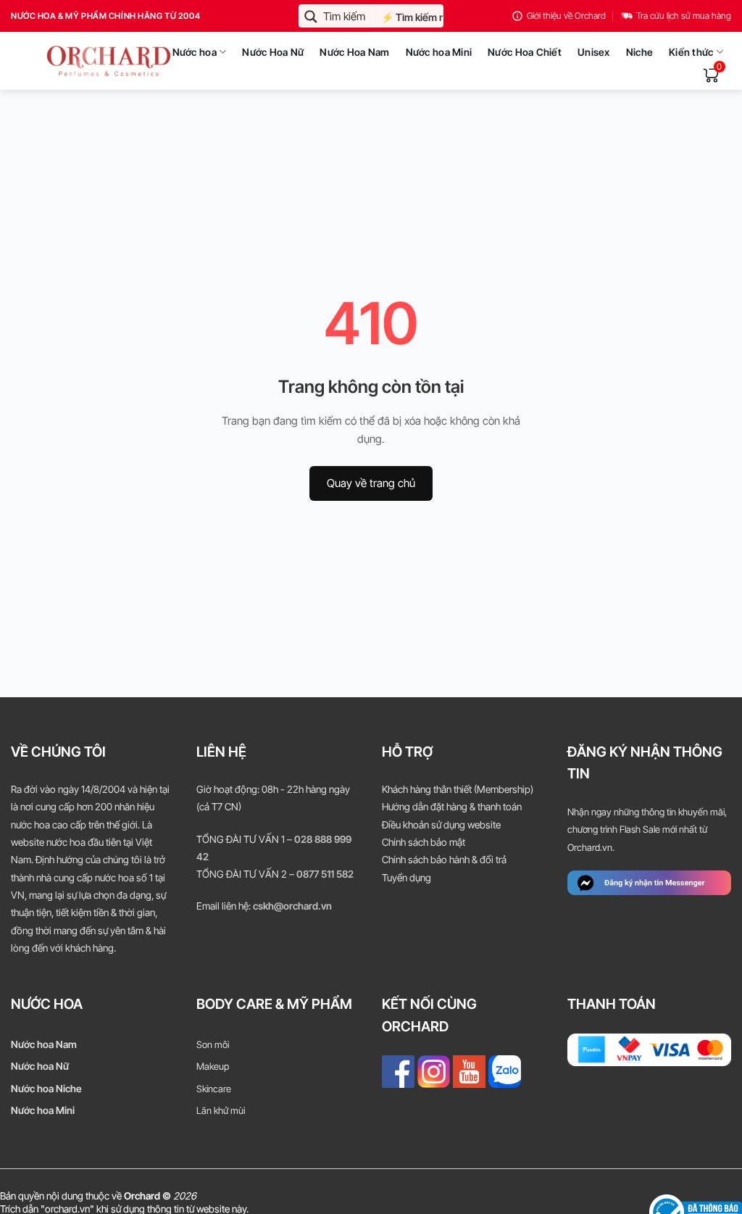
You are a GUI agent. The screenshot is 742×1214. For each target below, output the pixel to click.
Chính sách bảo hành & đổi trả (444, 859)
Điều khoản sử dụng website (441, 825)
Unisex (594, 52)
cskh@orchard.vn (292, 906)
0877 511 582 (325, 874)
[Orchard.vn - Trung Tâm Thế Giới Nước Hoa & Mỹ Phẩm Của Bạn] (73, 61)
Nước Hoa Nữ (273, 52)
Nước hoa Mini (439, 52)
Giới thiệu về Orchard (566, 15)
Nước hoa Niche (46, 1088)
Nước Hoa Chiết (525, 52)
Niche (639, 52)
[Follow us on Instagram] (433, 1071)
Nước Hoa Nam (354, 52)
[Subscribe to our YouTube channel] (469, 1071)
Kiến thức (691, 52)
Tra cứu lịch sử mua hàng (683, 15)
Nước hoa (194, 52)
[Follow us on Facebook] (398, 1071)
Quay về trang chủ (371, 483)
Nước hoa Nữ (40, 1066)
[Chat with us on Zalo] (504, 1071)
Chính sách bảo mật (423, 842)
